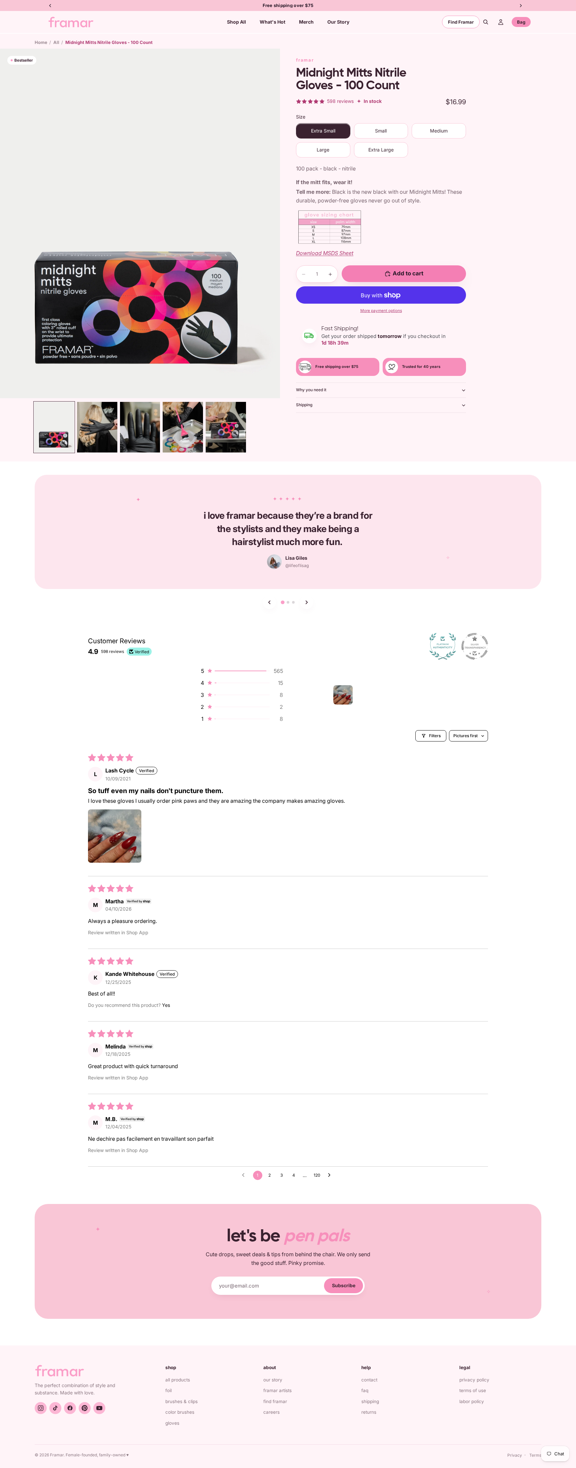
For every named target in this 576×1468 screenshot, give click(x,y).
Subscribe (343, 1285)
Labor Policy (471, 1401)
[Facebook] (70, 1408)
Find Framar (461, 22)
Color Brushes (179, 1412)
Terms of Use (472, 1390)
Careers (271, 1412)
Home (41, 42)
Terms (535, 1455)
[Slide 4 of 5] (183, 427)
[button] (241, 671)
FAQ (364, 1390)
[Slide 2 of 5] (97, 427)
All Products (177, 1379)
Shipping (304, 405)
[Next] (306, 602)
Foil (168, 1390)
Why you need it (311, 390)
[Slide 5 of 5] (226, 427)
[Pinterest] (85, 1408)
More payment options (381, 310)
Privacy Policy (474, 1379)
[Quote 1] (282, 602)
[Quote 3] (293, 602)
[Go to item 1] (343, 695)
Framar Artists (277, 1390)
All (56, 42)
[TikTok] (55, 1408)
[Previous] (269, 602)
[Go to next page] (331, 1175)
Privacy (514, 1455)
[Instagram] (41, 1408)
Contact (369, 1379)
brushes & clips (181, 1401)
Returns (368, 1412)
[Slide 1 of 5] (54, 427)
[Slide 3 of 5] (140, 427)
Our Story (272, 1379)
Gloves (172, 1423)
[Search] (485, 22)
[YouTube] (99, 1408)
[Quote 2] (288, 602)
